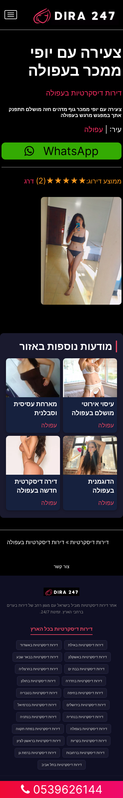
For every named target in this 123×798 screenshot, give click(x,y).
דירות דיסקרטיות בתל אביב (61, 764)
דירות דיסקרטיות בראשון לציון (39, 740)
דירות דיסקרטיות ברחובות (85, 752)
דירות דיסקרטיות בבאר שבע (37, 657)
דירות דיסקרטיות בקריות (89, 740)
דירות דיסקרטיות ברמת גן (37, 752)
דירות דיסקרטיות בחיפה (85, 693)
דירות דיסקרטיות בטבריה (38, 693)
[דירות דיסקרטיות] (74, 14)
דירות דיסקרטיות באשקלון (87, 657)
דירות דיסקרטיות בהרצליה (38, 669)
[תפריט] (10, 14)
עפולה (93, 129)
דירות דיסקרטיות (89, 542)
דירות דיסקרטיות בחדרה (84, 681)
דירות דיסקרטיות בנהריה (85, 716)
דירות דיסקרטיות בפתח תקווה (38, 728)
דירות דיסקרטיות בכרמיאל (37, 705)
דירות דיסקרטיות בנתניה (38, 716)
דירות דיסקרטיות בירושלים (86, 705)
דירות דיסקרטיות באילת (85, 645)
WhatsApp (71, 151)
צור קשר (61, 566)
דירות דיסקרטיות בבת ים (86, 669)
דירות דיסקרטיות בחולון (38, 681)
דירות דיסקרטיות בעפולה (84, 93)
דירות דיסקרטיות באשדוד (39, 645)
